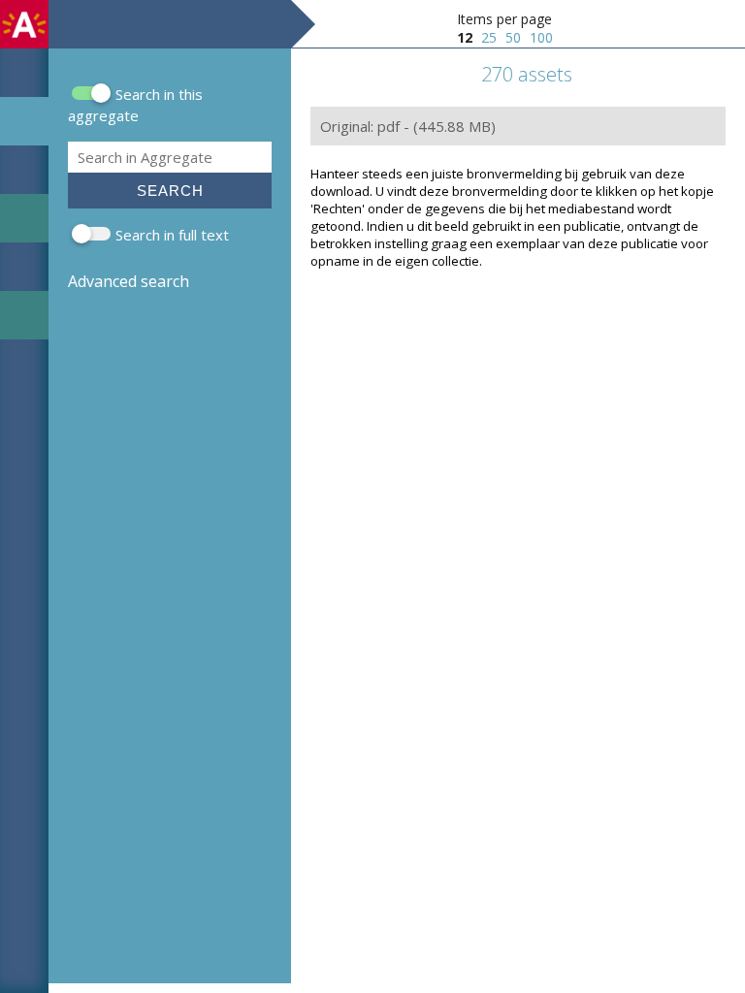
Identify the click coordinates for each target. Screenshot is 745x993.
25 (489, 37)
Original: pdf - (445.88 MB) (408, 126)
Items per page (504, 19)
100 (541, 37)
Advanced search (128, 281)
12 (464, 37)
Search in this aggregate (135, 104)
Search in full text (172, 234)
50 (513, 37)
